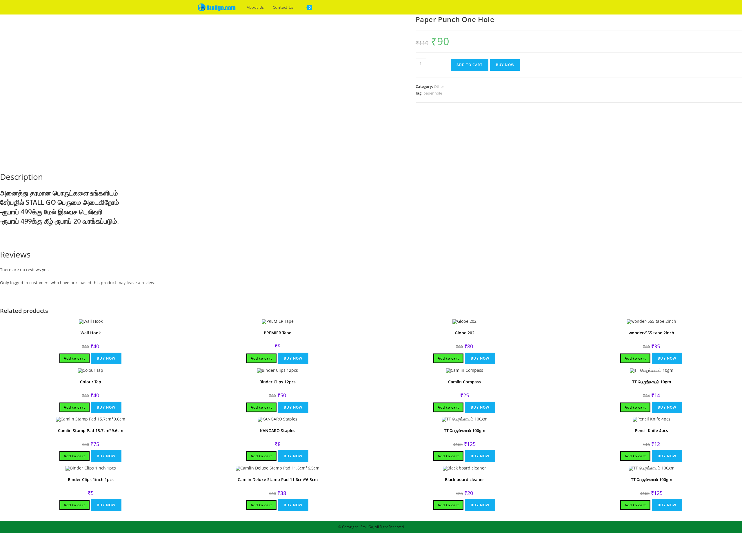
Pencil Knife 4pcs (651, 430)
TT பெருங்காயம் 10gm (651, 382)
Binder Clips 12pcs (277, 382)
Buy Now (505, 64)
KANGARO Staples (277, 430)
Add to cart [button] (74, 358)
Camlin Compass (464, 382)
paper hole (432, 93)
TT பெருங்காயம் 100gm (464, 430)
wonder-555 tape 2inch (651, 333)
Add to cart (470, 64)
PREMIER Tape (277, 333)
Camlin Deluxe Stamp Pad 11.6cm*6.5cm (278, 479)
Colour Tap (90, 382)
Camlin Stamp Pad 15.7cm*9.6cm (90, 430)
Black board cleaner (464, 479)
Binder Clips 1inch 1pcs (91, 479)
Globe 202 (464, 333)
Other (439, 86)
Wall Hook (91, 333)
